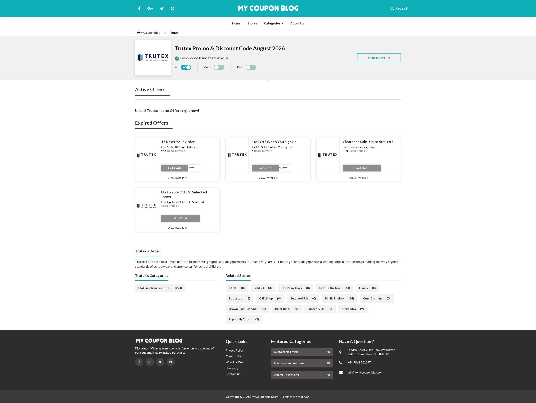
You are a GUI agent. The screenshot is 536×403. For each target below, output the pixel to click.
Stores (252, 23)
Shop (377, 57)
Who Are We (234, 362)
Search (398, 8)
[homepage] (138, 33)
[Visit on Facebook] (139, 362)
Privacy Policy (235, 350)
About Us (297, 23)
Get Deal (362, 168)
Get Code (175, 168)
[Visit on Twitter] (160, 362)
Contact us (233, 374)
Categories (272, 23)
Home (236, 23)
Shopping (232, 368)
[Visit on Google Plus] (150, 362)
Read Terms (175, 150)
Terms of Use (234, 356)
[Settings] (165, 33)
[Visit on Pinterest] (170, 362)
